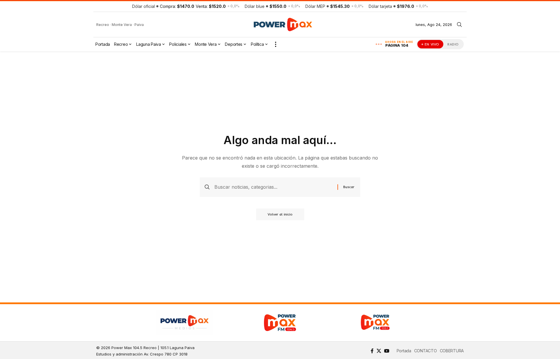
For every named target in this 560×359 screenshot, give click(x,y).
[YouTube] (387, 351)
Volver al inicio (280, 214)
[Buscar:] (273, 187)
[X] (379, 351)
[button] (459, 24)
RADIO (453, 44)
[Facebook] (372, 351)
